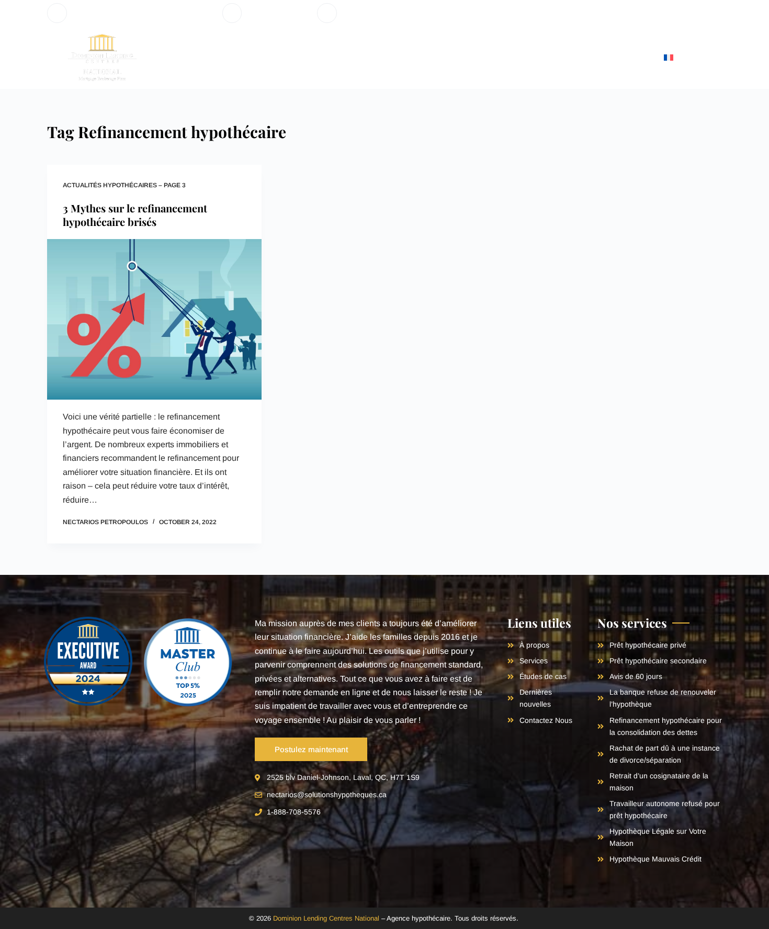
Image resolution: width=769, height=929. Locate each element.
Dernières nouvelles (539, 57)
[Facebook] (671, 13)
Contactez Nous (622, 57)
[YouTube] (702, 13)
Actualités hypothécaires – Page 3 (124, 185)
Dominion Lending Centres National (326, 918)
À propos (202, 57)
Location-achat (449, 57)
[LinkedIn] (718, 13)
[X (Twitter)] (687, 13)
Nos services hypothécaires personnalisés (315, 57)
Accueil (157, 57)
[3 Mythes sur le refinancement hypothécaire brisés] (154, 319)
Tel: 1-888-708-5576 (279, 13)
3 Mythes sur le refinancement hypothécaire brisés (135, 215)
